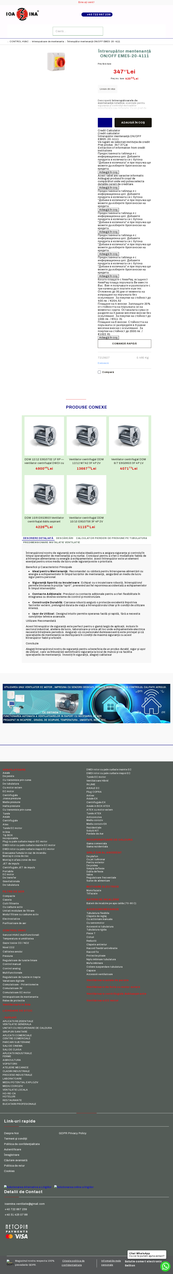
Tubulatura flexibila (97, 913)
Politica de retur (14, 1165)
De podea (92, 865)
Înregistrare (11, 1154)
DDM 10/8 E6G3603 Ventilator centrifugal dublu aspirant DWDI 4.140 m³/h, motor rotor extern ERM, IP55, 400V (44, 519)
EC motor (8, 791)
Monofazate (93, 890)
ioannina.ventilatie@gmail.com (25, 1203)
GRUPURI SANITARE (15, 1031)
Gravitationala (11, 881)
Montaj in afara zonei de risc (19, 860)
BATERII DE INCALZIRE (102, 899)
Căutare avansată (16, 1160)
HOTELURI (9, 1096)
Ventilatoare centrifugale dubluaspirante (116, 993)
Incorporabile (10, 838)
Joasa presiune (12, 798)
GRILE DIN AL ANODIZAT (104, 852)
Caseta (7, 900)
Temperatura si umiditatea (18, 938)
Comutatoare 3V (12, 988)
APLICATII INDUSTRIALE (17, 1053)
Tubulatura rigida (96, 929)
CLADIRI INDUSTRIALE (16, 1071)
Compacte (9, 896)
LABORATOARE (12, 1078)
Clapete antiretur (96, 944)
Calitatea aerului (12, 951)
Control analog (12, 968)
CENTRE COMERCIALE (17, 1038)
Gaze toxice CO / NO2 (16, 943)
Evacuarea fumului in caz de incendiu (24, 853)
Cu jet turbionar (95, 859)
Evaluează (103, 363)
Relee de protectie (14, 1000)
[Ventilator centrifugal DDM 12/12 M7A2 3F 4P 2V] (86, 436)
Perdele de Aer (95, 833)
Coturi (90, 937)
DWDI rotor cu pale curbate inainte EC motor (29, 845)
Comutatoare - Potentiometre (21, 984)
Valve (89, 874)
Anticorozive (94, 817)
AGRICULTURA (12, 1060)
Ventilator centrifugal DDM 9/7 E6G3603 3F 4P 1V (128, 461)
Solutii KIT (92, 830)
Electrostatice (11, 919)
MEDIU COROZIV (13, 1086)
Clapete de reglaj (96, 916)
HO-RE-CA (9, 1093)
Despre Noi (11, 1133)
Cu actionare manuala (99, 919)
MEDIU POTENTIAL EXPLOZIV (20, 1082)
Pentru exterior (95, 862)
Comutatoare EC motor (17, 992)
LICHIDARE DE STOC (17, 1010)
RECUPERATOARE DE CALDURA (109, 839)
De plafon (92, 856)
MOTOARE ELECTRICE (102, 886)
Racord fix (92, 952)
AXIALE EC (93, 788)
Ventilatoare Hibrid (97, 780)
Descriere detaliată (38, 538)
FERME (7, 1056)
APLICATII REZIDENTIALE (18, 1021)
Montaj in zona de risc (16, 856)
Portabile (8, 871)
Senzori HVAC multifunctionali (21, 935)
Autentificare (12, 1149)
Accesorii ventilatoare (99, 974)
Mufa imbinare (94, 963)
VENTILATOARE (14, 769)
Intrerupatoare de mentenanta (48, 41)
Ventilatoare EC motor (102, 1000)
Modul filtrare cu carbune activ (21, 914)
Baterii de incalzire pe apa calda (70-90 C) (111, 903)
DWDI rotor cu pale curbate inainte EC (108, 769)
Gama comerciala (96, 843)
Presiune (8, 956)
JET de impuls (11, 863)
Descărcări (64, 538)
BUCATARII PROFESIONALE (19, 1104)
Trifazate (92, 893)
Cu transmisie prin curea (17, 780)
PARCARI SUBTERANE (16, 1042)
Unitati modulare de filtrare (18, 911)
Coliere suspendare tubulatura (104, 967)
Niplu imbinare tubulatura (101, 959)
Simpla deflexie (95, 868)
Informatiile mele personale (111, 1263)
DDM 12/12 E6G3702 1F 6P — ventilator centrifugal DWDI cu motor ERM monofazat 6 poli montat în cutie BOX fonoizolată (44, 461)
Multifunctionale (12, 973)
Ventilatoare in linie (17, 1004)
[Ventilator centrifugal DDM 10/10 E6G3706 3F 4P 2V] (86, 494)
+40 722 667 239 (99, 14)
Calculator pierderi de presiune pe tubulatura (111, 538)
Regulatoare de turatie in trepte (21, 977)
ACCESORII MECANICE (102, 909)
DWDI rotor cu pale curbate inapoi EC (108, 773)
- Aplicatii (10, 1017)
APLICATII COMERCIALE (17, 1035)
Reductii (91, 941)
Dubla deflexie (94, 871)
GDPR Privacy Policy (72, 1133)
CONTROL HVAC (19, 41)
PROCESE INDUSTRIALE (17, 1075)
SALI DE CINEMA (13, 1046)
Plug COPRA (94, 792)
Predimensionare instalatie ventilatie (51, 542)
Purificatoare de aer (14, 923)
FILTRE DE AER (13, 891)
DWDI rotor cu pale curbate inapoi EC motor (28, 849)
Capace (91, 970)
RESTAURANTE (12, 1100)
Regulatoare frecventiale (101, 877)
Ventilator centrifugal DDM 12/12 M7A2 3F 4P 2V (86, 461)
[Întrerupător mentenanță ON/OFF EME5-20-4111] (57, 73)
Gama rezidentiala (97, 846)
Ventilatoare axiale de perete (107, 980)
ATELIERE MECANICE (16, 1067)
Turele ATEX (93, 813)
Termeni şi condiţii (15, 1138)
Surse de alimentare (98, 880)
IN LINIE (90, 784)
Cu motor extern (12, 787)
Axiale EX (92, 798)
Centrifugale (10, 795)
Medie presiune (11, 802)
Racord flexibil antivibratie (102, 948)
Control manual (12, 964)
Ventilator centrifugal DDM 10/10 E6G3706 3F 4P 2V (86, 519)
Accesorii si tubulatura (100, 926)
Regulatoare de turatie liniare (20, 960)
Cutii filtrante (11, 903)
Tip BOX (8, 835)
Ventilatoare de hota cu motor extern (113, 987)
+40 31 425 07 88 (16, 1214)
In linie (6, 832)
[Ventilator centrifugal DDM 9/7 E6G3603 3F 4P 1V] (128, 436)
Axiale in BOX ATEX (98, 806)
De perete (8, 776)
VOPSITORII (10, 1064)
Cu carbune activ (13, 907)
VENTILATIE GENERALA (17, 1024)
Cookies (9, 1171)
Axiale (6, 773)
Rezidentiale (94, 827)
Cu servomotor (95, 923)
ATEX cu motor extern (99, 810)
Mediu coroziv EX (96, 824)
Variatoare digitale (13, 981)
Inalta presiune (11, 806)
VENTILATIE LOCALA (15, 1090)
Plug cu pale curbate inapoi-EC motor (25, 841)
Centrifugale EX (96, 802)
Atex (5, 824)
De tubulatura (11, 784)
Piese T (90, 933)
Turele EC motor (12, 828)
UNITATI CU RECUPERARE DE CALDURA (27, 1028)
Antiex (90, 795)
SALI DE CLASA (12, 1049)
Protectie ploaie (96, 955)
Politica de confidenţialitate (22, 1144)
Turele (6, 813)
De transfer (9, 877)
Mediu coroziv (94, 820)
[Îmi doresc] (105, 122)
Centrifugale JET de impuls (19, 867)
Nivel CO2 (9, 947)
